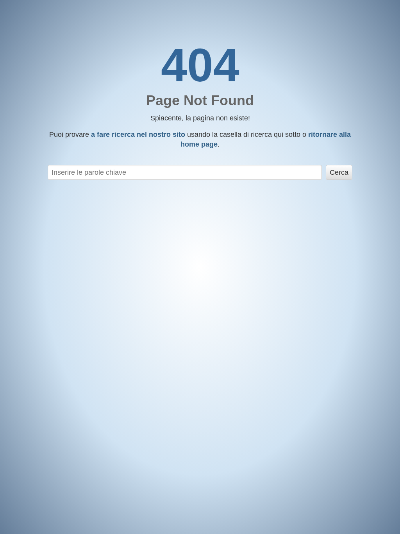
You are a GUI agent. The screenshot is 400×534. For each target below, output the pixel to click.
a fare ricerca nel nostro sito (138, 134)
